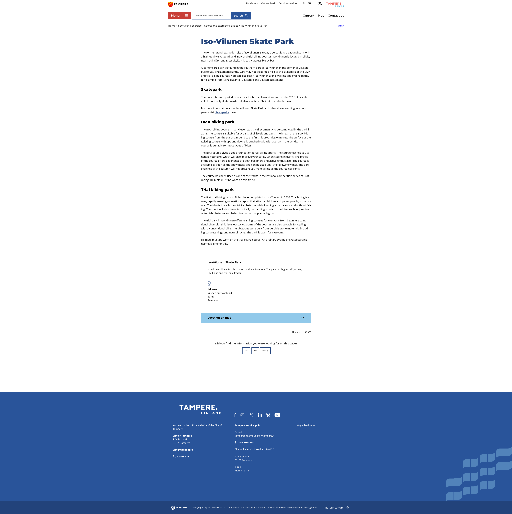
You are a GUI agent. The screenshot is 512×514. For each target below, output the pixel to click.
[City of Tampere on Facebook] (234, 415)
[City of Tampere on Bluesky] (268, 415)
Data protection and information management (293, 507)
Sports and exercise (190, 25)
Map (321, 15)
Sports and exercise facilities (221, 25)
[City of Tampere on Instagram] (242, 415)
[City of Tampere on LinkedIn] (260, 415)
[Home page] (180, 4)
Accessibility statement (254, 507)
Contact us (336, 15)
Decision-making (288, 3)
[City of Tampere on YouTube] (277, 415)
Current (308, 15)
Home (171, 25)
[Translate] (320, 3)
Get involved (268, 3)
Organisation (304, 425)
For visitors (252, 3)
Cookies (235, 507)
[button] (246, 350)
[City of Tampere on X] (251, 415)
